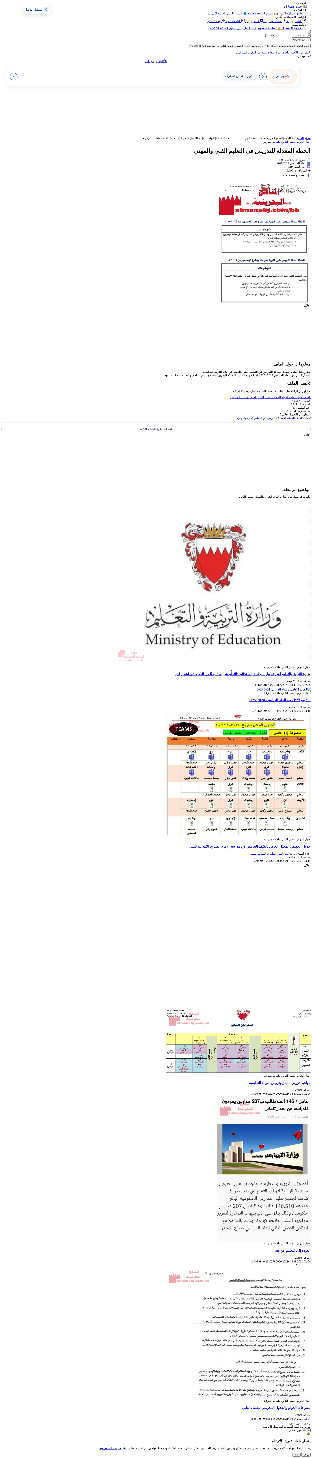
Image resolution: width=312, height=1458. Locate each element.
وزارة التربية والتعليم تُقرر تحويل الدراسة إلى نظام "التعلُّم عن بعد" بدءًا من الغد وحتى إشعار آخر (243, 674)
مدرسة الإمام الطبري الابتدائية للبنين (271, 853)
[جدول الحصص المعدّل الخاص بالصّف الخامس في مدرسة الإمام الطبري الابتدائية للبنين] (238, 835)
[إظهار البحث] (309, 32)
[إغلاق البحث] (266, 35)
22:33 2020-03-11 (288, 159)
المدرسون (304, 52)
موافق (306, 1454)
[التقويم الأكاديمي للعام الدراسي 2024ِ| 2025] (284, 689)
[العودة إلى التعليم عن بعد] (264, 1240)
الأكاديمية (161, 61)
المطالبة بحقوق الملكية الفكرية (156, 429)
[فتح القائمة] (309, 15)
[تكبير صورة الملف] (262, 302)
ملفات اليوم (282, 52)
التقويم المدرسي (246, 52)
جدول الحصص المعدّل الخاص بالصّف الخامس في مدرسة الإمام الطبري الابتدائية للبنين (250, 846)
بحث (272, 35)
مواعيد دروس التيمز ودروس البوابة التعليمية (280, 1083)
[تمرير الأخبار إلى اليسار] (14, 76)
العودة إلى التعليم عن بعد (293, 1250)
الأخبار (294, 52)
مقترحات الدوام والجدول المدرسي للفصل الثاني (276, 1408)
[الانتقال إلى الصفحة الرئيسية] (301, 6)
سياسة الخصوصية (110, 1448)
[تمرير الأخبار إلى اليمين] (263, 76)
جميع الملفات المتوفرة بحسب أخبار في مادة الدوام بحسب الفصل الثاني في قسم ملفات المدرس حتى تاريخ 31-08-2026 (249, 46)
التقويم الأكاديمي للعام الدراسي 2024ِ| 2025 (280, 700)
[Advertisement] (202, 111)
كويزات (149, 61)
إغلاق (296, 1454)
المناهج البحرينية (301, 39)
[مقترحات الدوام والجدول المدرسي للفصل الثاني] (238, 1397)
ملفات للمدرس (265, 52)
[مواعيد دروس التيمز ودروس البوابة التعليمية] (238, 1072)
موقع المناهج (303, 138)
